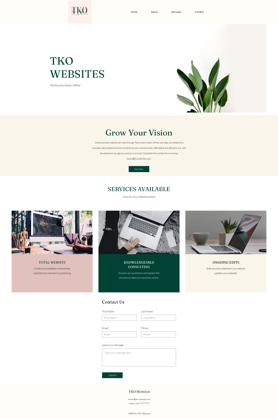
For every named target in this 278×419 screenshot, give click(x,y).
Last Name (147, 311)
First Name (108, 311)
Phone (144, 328)
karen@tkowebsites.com (139, 158)
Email (105, 328)
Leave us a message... (113, 345)
